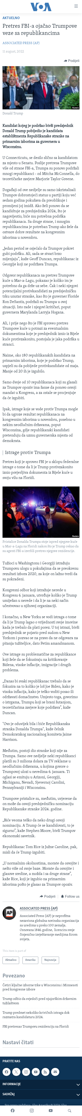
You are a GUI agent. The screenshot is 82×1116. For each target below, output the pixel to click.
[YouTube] (50, 1111)
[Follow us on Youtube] (36, 1072)
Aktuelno (11, 18)
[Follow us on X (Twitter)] (16, 1072)
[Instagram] (31, 1111)
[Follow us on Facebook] (7, 1072)
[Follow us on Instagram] (26, 1072)
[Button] (72, 61)
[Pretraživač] (69, 1111)
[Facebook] (12, 1111)
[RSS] (45, 1072)
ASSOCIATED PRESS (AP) (21, 43)
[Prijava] (55, 1072)
